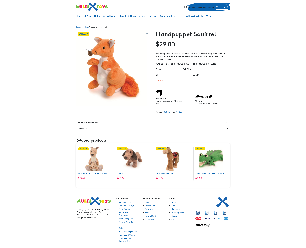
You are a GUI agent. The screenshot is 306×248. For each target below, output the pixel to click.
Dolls (97, 16)
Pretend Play (84, 16)
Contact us (175, 209)
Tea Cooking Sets (193, 16)
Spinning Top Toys (170, 16)
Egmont (148, 202)
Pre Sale (179, 112)
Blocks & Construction (132, 16)
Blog (173, 206)
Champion (149, 219)
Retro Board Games (127, 235)
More (209, 16)
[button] (147, 33)
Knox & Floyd (150, 216)
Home (173, 202)
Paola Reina (150, 206)
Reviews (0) (83, 129)
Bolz (147, 212)
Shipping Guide (177, 212)
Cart (173, 219)
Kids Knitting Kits (125, 202)
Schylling (149, 209)
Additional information (88, 122)
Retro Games (110, 16)
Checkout (175, 216)
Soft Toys (167, 112)
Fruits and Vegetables (128, 231)
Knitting (152, 16)
